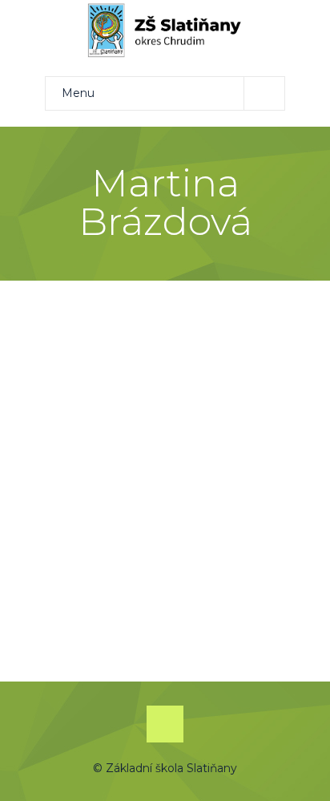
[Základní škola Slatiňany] (165, 30)
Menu (78, 93)
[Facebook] (165, 724)
